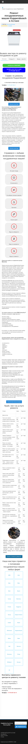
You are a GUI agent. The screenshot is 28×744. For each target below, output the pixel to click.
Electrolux (18, 599)
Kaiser (18, 622)
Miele (18, 638)
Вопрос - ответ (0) (21, 59)
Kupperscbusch (18, 630)
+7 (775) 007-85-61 (11, 85)
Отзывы (2, 736)
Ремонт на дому (4, 735)
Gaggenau (18, 606)
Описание (4, 59)
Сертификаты (4, 734)
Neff (9, 646)
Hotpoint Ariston (18, 614)
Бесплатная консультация (14, 401)
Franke (9, 606)
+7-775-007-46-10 (12, 692)
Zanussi (18, 662)
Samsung (9, 654)
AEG (9, 575)
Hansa (9, 614)
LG (9, 670)
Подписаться (21, 726)
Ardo (19, 575)
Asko (9, 583)
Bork (9, 591)
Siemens (19, 646)
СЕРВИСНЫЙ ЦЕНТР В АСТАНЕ (8, 732)
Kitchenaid (9, 630)
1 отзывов (10, 25)
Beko (19, 583)
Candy (9, 599)
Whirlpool (9, 662)
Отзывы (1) (11, 59)
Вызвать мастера (14, 104)
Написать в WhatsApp (14, 65)
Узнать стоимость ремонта (14, 556)
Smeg (18, 654)
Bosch (18, 591)
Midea (9, 638)
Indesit (9, 622)
